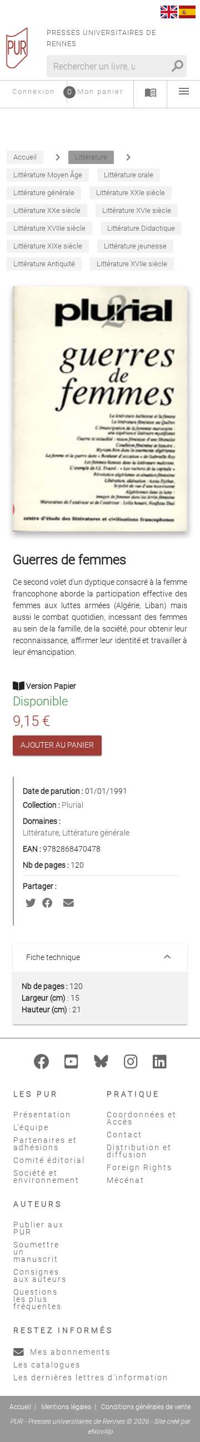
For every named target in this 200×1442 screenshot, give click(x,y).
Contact (124, 1134)
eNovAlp (100, 1431)
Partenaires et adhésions (45, 1144)
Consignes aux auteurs (40, 1275)
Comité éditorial (49, 1160)
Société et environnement (46, 1176)
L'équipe (31, 1127)
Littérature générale (95, 832)
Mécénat (125, 1180)
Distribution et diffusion (139, 1151)
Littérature (41, 832)
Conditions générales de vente (146, 1407)
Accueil (20, 1407)
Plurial (72, 804)
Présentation (42, 1114)
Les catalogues (47, 1364)
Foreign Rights (139, 1167)
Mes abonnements (69, 1351)
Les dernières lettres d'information (90, 1377)
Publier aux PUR (38, 1228)
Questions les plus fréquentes (37, 1299)
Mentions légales (66, 1407)
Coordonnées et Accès (142, 1118)
